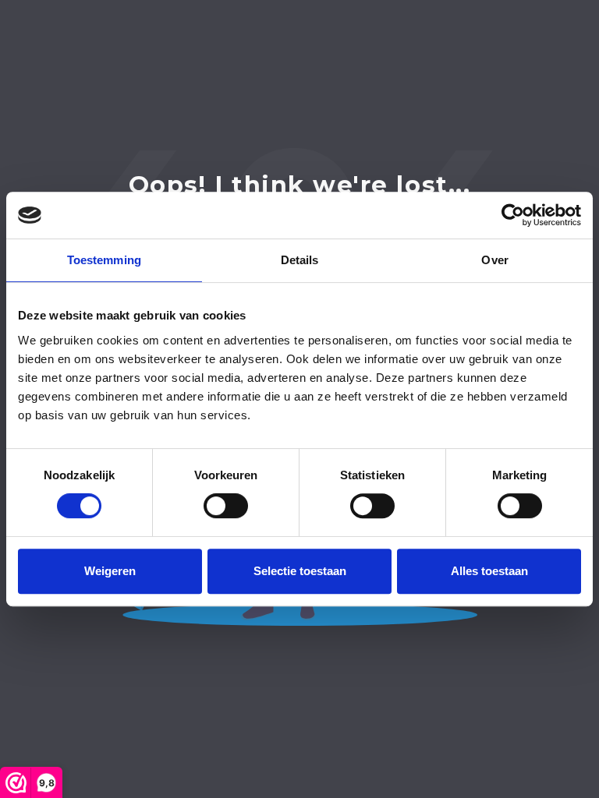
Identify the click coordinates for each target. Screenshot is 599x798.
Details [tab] (300, 260)
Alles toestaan (489, 570)
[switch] (226, 505)
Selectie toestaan (299, 570)
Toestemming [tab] (104, 260)
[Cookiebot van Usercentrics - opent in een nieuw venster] (513, 215)
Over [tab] (494, 260)
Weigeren (110, 570)
